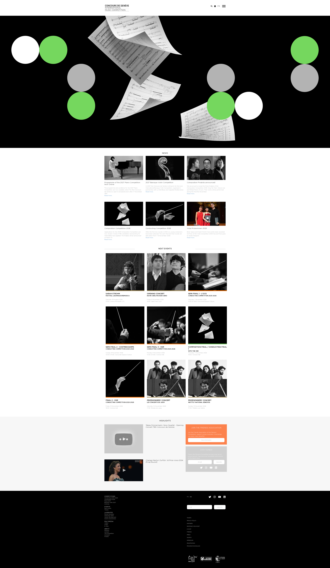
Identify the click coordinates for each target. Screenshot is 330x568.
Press (188, 534)
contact (106, 532)
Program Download (193, 546)
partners (106, 530)
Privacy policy (191, 520)
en (191, 496)
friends (106, 536)
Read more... (108, 195)
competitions (109, 496)
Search (189, 537)
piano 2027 (107, 501)
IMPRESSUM (190, 540)
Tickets (189, 517)
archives (106, 504)
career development (110, 517)
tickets (106, 510)
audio (106, 524)
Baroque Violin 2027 (193, 526)
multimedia (108, 521)
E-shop (106, 526)
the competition (109, 533)
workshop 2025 (109, 515)
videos (106, 523)
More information (206, 440)
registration (191, 543)
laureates (108, 512)
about (106, 529)
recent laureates (109, 514)
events (107, 507)
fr (219, 6)
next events (107, 508)
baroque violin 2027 (110, 502)
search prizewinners (110, 518)
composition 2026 (109, 499)
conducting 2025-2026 (111, 498)
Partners (190, 523)
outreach (107, 535)
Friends (189, 532)
